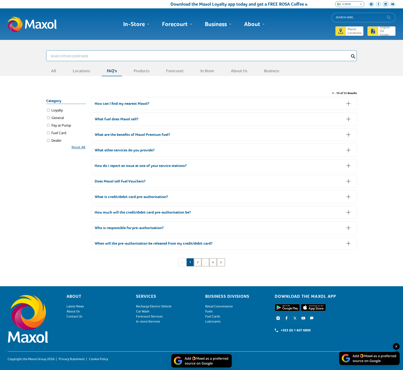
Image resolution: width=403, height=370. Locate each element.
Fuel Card (58, 133)
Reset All (78, 147)
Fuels (209, 311)
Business (271, 71)
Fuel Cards (212, 316)
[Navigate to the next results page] (221, 262)
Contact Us (74, 316)
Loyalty (57, 110)
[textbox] (335, 296)
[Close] (396, 346)
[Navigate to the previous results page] (182, 262)
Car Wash (142, 311)
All (53, 71)
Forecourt (175, 71)
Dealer (56, 140)
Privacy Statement (72, 359)
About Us (239, 71)
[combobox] (363, 17)
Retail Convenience (219, 306)
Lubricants (213, 321)
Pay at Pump (61, 125)
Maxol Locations (355, 31)
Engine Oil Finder (385, 31)
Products (141, 71)
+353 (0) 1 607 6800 (296, 330)
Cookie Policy (98, 359)
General (57, 118)
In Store (207, 71)
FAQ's (112, 70)
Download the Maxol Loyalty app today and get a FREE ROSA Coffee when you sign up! (251, 4)
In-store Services (148, 321)
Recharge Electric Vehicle (153, 306)
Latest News (75, 306)
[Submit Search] (353, 56)
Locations (81, 71)
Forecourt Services (149, 316)
